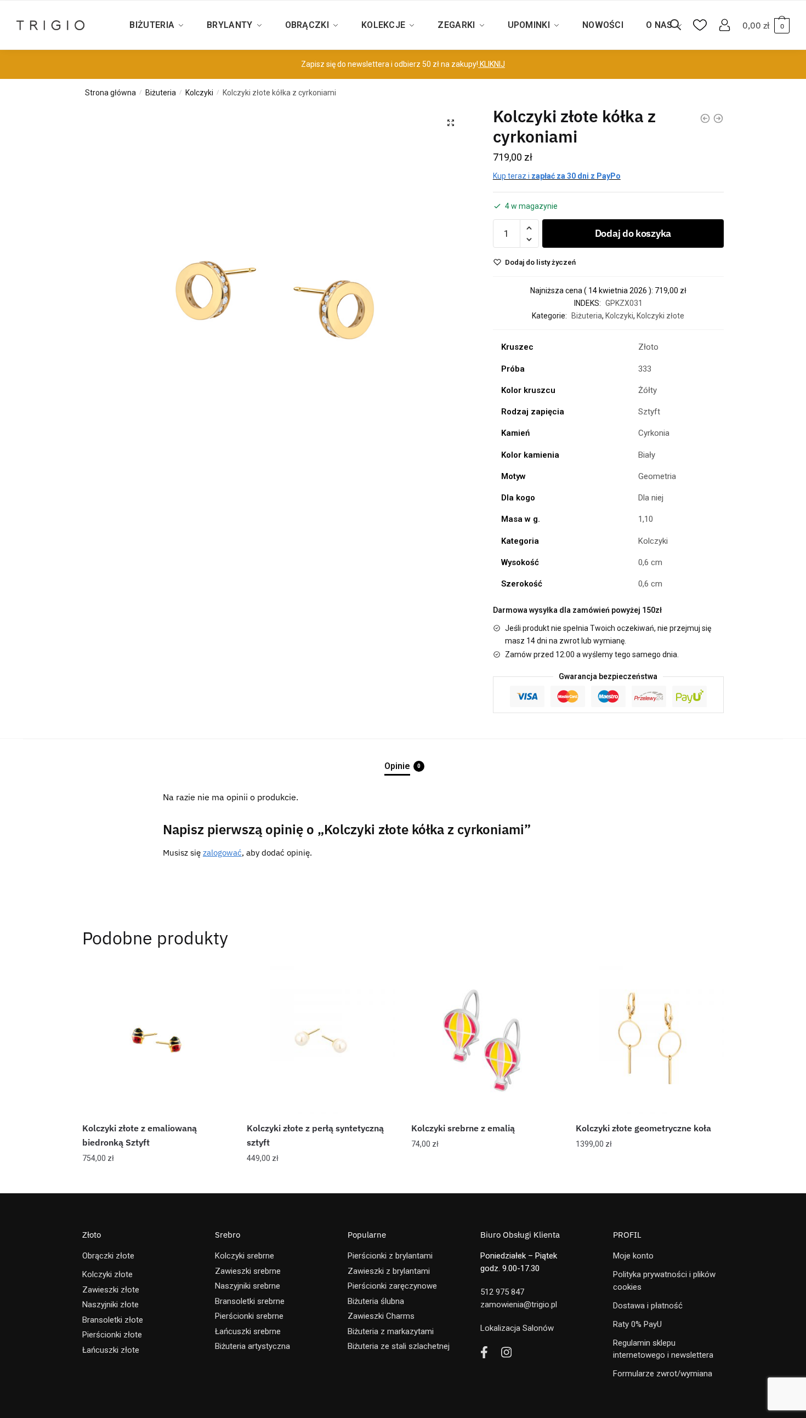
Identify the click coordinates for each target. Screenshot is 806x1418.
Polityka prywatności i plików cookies (664, 1280)
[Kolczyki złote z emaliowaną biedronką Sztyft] (156, 1040)
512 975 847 (502, 1292)
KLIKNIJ (491, 64)
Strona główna (110, 92)
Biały (646, 455)
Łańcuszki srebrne (248, 1331)
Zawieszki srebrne (248, 1271)
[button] (450, 123)
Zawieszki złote (110, 1290)
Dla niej (650, 498)
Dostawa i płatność (648, 1306)
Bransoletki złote (112, 1320)
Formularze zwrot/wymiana (662, 1374)
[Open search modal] (681, 25)
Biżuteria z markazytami (391, 1331)
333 (644, 369)
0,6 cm (650, 562)
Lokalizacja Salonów (517, 1328)
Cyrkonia (653, 433)
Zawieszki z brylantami (389, 1271)
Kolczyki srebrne (244, 1256)
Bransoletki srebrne (250, 1301)
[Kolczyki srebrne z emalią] (485, 1040)
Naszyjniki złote (110, 1304)
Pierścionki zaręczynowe (392, 1286)
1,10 (645, 519)
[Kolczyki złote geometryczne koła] (650, 1040)
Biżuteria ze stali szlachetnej (399, 1346)
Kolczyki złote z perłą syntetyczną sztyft (315, 1135)
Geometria (657, 476)
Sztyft (649, 412)
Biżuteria (160, 92)
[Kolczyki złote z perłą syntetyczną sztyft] (321, 1040)
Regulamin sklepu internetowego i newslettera (663, 1349)
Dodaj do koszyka (633, 233)
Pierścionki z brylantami (390, 1256)
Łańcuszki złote (110, 1350)
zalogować (222, 852)
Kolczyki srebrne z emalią (463, 1128)
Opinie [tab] (397, 766)
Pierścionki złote (112, 1335)
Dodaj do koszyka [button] (156, 1180)
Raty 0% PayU (637, 1324)
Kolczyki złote (660, 315)
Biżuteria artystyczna (252, 1346)
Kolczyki (199, 92)
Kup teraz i (557, 176)
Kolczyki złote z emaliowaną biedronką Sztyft (139, 1135)
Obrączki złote (108, 1256)
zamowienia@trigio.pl (518, 1304)
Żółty (647, 390)
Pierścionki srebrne (249, 1316)
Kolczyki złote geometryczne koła (643, 1128)
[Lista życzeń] (214, 982)
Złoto (648, 347)
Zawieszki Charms (381, 1316)
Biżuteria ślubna (376, 1301)
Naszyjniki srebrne (247, 1286)
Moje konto (633, 1256)
